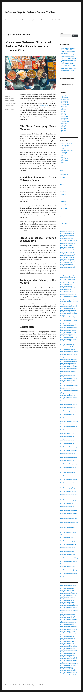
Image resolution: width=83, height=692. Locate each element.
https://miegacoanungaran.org (68, 622)
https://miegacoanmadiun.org (67, 395)
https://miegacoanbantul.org (67, 669)
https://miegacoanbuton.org (67, 344)
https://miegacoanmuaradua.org (68, 518)
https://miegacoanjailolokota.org (68, 366)
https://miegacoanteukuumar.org (68, 672)
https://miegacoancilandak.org (68, 652)
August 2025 (64, 106)
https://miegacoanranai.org (67, 443)
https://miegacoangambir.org (67, 648)
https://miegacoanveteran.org (67, 597)
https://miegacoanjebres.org (67, 600)
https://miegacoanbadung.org (67, 334)
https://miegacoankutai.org (67, 365)
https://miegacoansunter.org (67, 638)
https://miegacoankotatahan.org (68, 447)
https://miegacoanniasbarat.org (68, 330)
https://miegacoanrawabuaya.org (68, 479)
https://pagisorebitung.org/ (67, 255)
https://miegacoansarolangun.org (68, 377)
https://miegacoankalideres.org (68, 491)
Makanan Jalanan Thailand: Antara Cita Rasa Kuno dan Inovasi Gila (28, 46)
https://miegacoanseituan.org (67, 590)
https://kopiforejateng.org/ (67, 233)
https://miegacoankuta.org (67, 604)
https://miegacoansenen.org (67, 460)
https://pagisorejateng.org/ (67, 259)
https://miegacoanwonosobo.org (68, 450)
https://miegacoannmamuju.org (68, 325)
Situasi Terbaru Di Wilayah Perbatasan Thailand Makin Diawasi (68, 65)
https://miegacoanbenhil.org (67, 472)
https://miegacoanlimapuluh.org (68, 378)
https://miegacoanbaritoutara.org (68, 359)
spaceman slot (63, 208)
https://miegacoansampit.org (67, 616)
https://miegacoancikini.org (67, 476)
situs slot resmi (64, 220)
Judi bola (15, 20)
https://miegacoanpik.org (66, 503)
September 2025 (65, 104)
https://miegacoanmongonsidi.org (69, 558)
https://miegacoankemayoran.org (68, 464)
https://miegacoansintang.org (67, 418)
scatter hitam (63, 201)
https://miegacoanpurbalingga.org (69, 605)
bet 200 (61, 170)
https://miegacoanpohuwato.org (68, 300)
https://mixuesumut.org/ (66, 291)
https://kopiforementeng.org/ (67, 261)
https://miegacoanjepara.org (67, 617)
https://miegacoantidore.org (67, 436)
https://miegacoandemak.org (67, 375)
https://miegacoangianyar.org (67, 547)
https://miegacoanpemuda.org (67, 411)
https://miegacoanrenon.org (67, 414)
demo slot (62, 177)
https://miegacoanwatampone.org (68, 358)
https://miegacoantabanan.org (68, 336)
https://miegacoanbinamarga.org (68, 457)
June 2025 (63, 109)
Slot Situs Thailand (58, 20)
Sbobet (22, 20)
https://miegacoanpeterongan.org (68, 593)
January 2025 (64, 118)
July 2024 (63, 125)
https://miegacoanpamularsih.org (68, 595)
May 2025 (63, 111)
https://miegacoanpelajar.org (67, 602)
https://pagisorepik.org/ (66, 245)
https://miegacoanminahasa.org (68, 544)
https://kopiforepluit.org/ (66, 264)
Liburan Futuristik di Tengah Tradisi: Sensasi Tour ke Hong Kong (68, 60)
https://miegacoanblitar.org (67, 624)
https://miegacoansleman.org (67, 551)
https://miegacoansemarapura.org (68, 629)
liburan (63, 148)
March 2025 (64, 115)
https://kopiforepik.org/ (66, 262)
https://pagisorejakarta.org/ (67, 249)
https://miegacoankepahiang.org (68, 657)
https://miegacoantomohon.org (68, 653)
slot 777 (62, 198)
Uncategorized (64, 160)
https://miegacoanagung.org (67, 433)
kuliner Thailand (9, 100)
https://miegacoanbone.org (67, 636)
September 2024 (65, 121)
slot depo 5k (63, 194)
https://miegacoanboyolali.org (67, 614)
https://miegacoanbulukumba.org (68, 306)
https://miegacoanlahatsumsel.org (69, 663)
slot (62, 155)
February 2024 (64, 132)
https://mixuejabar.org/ (66, 289)
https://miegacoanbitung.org (67, 655)
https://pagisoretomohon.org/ (67, 254)
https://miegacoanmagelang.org (68, 592)
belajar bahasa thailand (67, 143)
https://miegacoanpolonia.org (67, 588)
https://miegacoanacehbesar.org (68, 337)
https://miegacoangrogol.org (67, 488)
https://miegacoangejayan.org (67, 407)
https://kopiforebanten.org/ (67, 231)
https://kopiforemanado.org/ (67, 288)
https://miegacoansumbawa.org (68, 363)
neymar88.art (44, 105)
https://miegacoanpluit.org (67, 506)
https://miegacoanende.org (67, 430)
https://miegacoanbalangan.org (68, 670)
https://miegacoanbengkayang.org (69, 380)
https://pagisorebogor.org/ (67, 276)
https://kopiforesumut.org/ (67, 235)
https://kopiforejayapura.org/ (67, 237)
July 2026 (63, 96)
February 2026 (64, 97)
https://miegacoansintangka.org (68, 310)
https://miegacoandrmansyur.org (68, 397)
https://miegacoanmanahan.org (68, 294)
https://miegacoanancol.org (67, 389)
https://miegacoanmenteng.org (68, 500)
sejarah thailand (65, 154)
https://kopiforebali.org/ (66, 284)
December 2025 (65, 99)
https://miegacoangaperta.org (67, 566)
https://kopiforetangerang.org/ (68, 243)
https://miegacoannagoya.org (67, 554)
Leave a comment (10, 109)
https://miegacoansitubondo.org (68, 658)
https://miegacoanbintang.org (67, 308)
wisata (62, 162)
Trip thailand (64, 159)
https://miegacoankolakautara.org (68, 510)
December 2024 (65, 120)
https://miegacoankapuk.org (67, 643)
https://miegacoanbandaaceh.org (68, 646)
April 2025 (63, 113)
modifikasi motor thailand (67, 150)
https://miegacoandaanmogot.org (68, 640)
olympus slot (63, 191)
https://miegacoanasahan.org (67, 349)
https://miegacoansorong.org (67, 541)
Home (7, 20)
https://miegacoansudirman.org (68, 641)
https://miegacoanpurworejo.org (68, 361)
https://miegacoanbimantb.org (68, 324)
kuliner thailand (9, 96)
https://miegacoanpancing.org (68, 674)
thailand (63, 157)
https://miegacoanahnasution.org (68, 404)
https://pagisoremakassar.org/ (68, 247)
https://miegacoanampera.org (67, 453)
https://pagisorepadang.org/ (67, 257)
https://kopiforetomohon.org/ (67, 266)
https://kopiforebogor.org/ (67, 286)
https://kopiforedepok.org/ (67, 283)
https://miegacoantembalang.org (68, 573)
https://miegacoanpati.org (66, 667)
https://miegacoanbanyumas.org (68, 305)
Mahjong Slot (31, 20)
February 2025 (64, 116)
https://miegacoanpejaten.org (67, 645)
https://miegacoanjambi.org (67, 537)
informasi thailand (66, 145)
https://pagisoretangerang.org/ (68, 277)
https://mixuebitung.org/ (66, 238)
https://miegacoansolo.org (67, 599)
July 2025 (63, 108)
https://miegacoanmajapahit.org (68, 577)
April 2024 (63, 130)
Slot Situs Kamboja (44, 20)
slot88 (68, 20)
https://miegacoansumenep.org (68, 665)
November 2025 (65, 101)
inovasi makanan (10, 98)
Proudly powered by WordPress (37, 685)
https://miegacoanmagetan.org (68, 332)
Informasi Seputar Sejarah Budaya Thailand (30, 12)
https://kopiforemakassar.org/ (68, 267)
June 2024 (63, 126)
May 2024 (63, 128)
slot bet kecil (63, 205)
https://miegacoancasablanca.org (68, 650)
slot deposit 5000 (64, 174)
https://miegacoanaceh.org (67, 440)
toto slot (62, 184)
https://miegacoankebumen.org (68, 631)
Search (61, 33)
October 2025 (64, 103)
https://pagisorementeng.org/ (67, 252)
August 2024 (64, 123)
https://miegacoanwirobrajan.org (68, 570)
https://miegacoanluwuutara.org (68, 339)
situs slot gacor (63, 188)
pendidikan (64, 152)
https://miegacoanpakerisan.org (68, 394)
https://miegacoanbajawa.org (67, 312)
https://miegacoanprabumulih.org (68, 426)
